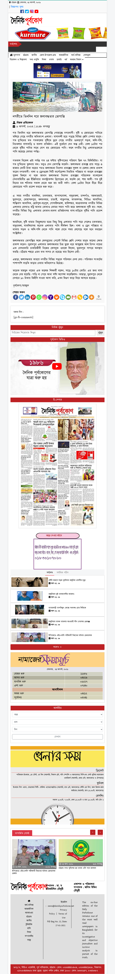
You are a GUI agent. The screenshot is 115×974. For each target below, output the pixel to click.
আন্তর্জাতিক (63, 55)
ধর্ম (66, 59)
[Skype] (62, 297)
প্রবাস (51, 59)
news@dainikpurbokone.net (61, 906)
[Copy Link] (80, 297)
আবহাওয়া (29, 912)
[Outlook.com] (85, 297)
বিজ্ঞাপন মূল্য (17, 7)
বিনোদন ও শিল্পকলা (18, 59)
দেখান (57, 737)
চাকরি (59, 59)
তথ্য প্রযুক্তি (34, 59)
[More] (91, 297)
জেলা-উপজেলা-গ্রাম (48, 55)
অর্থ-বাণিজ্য (75, 55)
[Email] (68, 297)
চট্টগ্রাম (26, 55)
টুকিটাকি (29, 924)
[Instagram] (44, 297)
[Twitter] (21, 297)
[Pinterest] (33, 297)
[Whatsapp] (39, 297)
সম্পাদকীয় (29, 936)
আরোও (56, 647)
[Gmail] (74, 297)
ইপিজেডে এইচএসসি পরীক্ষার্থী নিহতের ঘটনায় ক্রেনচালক (70, 635)
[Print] (56, 297)
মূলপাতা (16, 55)
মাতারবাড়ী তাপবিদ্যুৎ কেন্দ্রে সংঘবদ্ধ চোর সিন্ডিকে (67, 607)
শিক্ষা (44, 59)
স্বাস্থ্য (29, 940)
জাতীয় (34, 55)
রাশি (29, 928)
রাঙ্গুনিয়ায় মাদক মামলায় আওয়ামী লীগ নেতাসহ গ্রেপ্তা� (69, 621)
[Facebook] (15, 297)
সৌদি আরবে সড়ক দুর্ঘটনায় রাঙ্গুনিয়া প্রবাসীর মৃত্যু (67, 580)
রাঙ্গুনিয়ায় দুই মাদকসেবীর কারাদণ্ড (61, 594)
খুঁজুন (100, 333)
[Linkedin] (27, 297)
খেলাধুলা (86, 55)
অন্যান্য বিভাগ (76, 59)
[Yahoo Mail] (50, 297)
